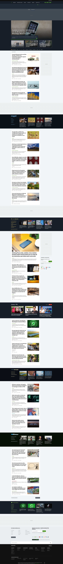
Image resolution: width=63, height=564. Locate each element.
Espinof (14, 413)
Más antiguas (38, 497)
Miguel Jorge (15, 78)
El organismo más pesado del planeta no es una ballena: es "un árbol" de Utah (19, 94)
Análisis (19, 530)
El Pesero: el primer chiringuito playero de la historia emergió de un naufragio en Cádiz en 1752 (19, 385)
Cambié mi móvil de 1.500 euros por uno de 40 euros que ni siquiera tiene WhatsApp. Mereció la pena (24, 32)
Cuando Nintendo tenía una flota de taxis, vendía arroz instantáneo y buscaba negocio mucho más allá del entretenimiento (19, 57)
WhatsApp (45, 2)
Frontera (24, 49)
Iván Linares (15, 179)
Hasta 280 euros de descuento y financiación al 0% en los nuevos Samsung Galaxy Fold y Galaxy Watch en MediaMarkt (48, 227)
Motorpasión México (36, 558)
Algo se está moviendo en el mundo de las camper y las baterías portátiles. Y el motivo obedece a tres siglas (48, 442)
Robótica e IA (13, 468)
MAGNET (33, 2)
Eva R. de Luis (15, 100)
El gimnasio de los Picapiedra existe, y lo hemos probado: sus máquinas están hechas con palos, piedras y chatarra (19, 172)
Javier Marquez (16, 64)
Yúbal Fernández (16, 327)
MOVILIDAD (29, 2)
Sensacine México (25, 558)
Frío (21, 49)
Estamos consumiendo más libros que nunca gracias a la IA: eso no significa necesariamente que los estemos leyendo (19, 356)
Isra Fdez (15, 203)
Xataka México (13, 558)
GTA (39, 49)
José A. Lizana (15, 89)
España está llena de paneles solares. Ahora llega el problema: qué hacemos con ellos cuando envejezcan (39, 377)
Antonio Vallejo (15, 340)
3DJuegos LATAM (19, 558)
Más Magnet (12, 124)
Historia (12, 122)
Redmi (41, 49)
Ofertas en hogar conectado (13, 227)
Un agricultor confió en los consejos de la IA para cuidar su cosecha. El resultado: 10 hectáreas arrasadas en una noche (31, 124)
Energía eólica (13, 373)
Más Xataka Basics (13, 511)
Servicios (13, 425)
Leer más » (19, 63)
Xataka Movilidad (14, 434)
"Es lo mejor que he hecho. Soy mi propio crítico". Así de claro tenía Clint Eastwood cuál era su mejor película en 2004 (19, 410)
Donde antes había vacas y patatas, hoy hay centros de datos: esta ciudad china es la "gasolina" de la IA (18, 422)
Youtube (50, 2)
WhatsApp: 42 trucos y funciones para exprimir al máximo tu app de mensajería (31, 510)
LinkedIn (44, 268)
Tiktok (46, 2)
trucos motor (13, 439)
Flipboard (43, 268)
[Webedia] (50, 0)
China (17, 49)
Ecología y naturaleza (15, 86)
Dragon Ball (27, 49)
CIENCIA (25, 2)
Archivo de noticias (14, 497)
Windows (12, 507)
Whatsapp (30, 49)
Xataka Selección (14, 219)
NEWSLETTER (38, 2)
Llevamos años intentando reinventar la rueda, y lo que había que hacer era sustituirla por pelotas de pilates (31, 442)
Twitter (51, 2)
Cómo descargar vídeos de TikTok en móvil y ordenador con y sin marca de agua (48, 510)
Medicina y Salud (14, 175)
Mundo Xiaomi (13, 553)
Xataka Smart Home (12, 552)
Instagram (48, 2)
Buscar (50, 542)
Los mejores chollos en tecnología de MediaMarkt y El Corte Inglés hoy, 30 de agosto (31, 226)
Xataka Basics (14, 323)
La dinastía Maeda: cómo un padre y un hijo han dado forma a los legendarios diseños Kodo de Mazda (19, 477)
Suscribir (50, 261)
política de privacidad (42, 532)
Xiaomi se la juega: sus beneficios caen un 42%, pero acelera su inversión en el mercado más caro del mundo (17, 45)
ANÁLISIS (14, 2)
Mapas (12, 118)
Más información (37, 563)
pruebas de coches (13, 436)
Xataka (14, 304)
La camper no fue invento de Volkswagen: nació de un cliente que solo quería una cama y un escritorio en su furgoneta (22, 442)
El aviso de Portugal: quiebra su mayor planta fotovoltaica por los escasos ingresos (48, 377)
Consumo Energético (14, 374)
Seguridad (13, 401)
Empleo (19, 534)
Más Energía (12, 376)
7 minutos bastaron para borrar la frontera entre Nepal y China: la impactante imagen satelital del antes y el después (45, 45)
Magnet (14, 116)
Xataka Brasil (12, 559)
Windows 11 (26, 534)
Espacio (26, 530)
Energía (13, 336)
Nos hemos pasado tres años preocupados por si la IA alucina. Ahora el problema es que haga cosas (19, 464)
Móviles (12, 531)
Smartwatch (34, 49)
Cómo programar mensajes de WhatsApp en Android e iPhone (19, 321)
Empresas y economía (15, 60)
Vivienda (12, 121)
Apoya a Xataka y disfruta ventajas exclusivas (44, 539)
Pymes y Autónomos (48, 550)
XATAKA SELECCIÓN (19, 2)
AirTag (37, 49)
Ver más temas (13, 537)
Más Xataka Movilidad (14, 441)
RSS (41, 268)
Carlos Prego (15, 460)
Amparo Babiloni (16, 141)
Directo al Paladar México (31, 558)
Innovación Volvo (33, 9)
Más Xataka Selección (14, 229)
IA (19, 49)
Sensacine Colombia (24, 559)
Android (12, 508)
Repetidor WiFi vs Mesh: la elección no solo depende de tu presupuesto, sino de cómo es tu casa (23, 226)
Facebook (44, 267)
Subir (49, 545)
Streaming (12, 530)
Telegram (47, 2)
